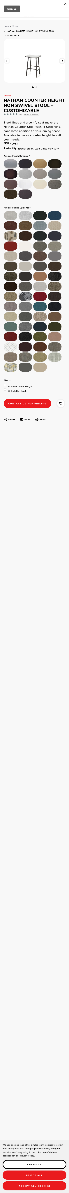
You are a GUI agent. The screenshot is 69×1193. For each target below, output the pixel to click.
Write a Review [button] (31, 114)
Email (27, 419)
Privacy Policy (27, 1155)
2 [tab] (36, 87)
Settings (34, 1164)
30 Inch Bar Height (17, 390)
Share (11, 419)
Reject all (34, 1175)
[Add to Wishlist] (60, 403)
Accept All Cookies (34, 1185)
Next (62, 61)
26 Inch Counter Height (20, 386)
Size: (7, 380)
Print (43, 419)
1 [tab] (33, 87)
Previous (7, 61)
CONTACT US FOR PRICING (27, 403)
